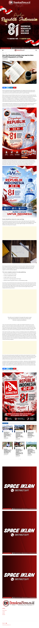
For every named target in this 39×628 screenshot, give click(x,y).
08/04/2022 (10, 58)
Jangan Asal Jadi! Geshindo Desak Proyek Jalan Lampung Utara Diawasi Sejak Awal (31, 434)
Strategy (17, 370)
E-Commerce (7, 370)
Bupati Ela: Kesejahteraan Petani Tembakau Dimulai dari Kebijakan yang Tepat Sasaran (7, 451)
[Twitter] (7, 87)
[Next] (20, 459)
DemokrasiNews (5, 58)
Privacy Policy (4, 610)
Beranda (3, 614)
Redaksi (3, 613)
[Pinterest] (14, 87)
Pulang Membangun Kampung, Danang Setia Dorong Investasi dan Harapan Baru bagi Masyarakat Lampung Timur (19, 435)
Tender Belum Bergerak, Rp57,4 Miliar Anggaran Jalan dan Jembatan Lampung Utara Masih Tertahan (31, 451)
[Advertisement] (20, 233)
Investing (20, 58)
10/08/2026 (29, 438)
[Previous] (18, 459)
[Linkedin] (11, 87)
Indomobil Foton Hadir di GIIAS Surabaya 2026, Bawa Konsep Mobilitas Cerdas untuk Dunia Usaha (7, 434)
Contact (3, 611)
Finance (14, 58)
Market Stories (12, 370)
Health (17, 58)
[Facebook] (4, 87)
